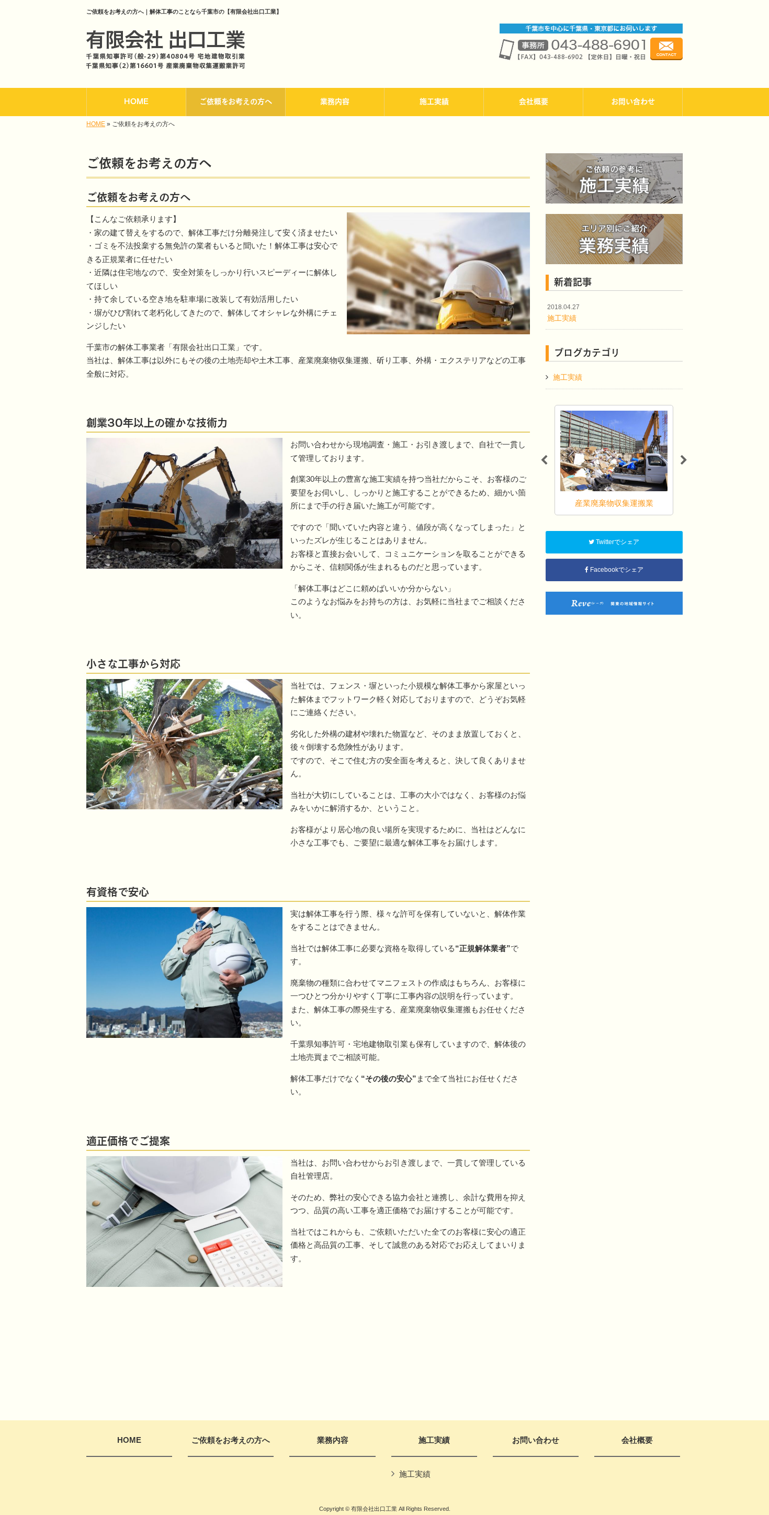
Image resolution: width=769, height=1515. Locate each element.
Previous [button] (544, 460)
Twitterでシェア (616, 542)
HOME (95, 124)
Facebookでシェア (616, 569)
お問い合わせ (535, 1440)
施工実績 (563, 312)
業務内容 (332, 1440)
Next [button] (683, 460)
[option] (625, 460)
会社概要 (637, 1440)
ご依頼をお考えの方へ (230, 1440)
